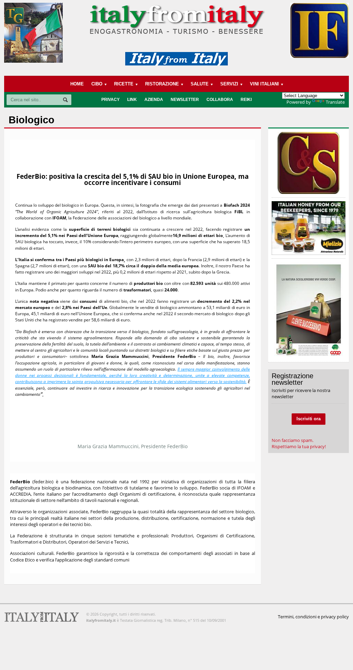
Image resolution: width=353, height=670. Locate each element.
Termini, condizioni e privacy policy (313, 617)
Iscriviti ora (308, 418)
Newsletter (185, 99)
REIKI (246, 99)
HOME (77, 83)
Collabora (219, 99)
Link (132, 99)
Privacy (110, 99)
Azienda (153, 99)
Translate (335, 102)
